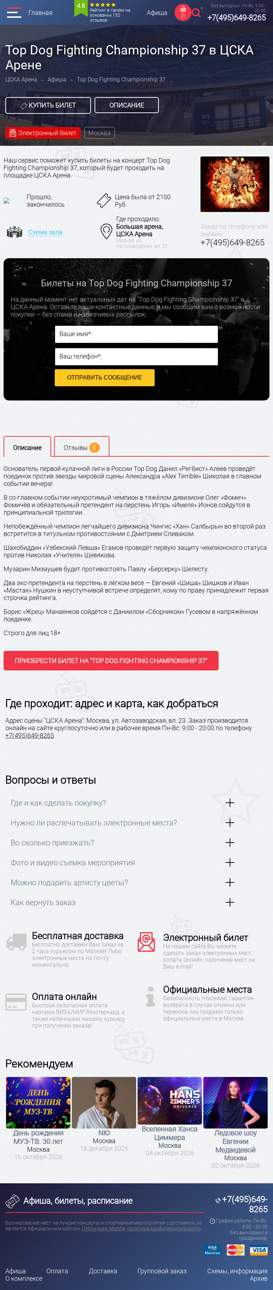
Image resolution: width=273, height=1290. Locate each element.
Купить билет (51, 105)
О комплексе (23, 1278)
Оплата (57, 1271)
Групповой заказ (162, 1271)
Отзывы (80, 447)
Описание (126, 105)
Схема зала (45, 232)
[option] (38, 1117)
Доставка (103, 1271)
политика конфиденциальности (164, 1228)
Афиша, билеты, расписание (77, 1201)
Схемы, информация (237, 1271)
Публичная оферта (103, 1228)
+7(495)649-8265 (237, 17)
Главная (40, 12)
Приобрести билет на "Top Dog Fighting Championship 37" (111, 660)
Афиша (157, 12)
